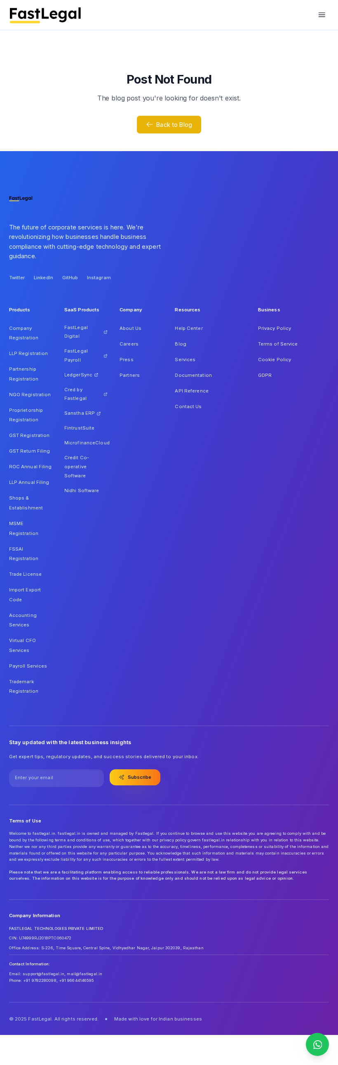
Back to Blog (174, 124)
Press (127, 359)
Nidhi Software (81, 490)
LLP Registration (28, 353)
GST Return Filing (29, 451)
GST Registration (29, 435)
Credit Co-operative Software (76, 466)
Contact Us (188, 406)
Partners (130, 375)
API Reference (191, 391)
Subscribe (140, 777)
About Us (130, 328)
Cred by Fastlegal (75, 394)
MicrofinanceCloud (86, 443)
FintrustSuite (79, 428)
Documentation (193, 375)
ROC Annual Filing (30, 466)
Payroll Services (28, 666)
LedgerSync (78, 375)
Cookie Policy (274, 359)
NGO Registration (30, 394)
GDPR (265, 375)
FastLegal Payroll (76, 355)
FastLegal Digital (76, 332)
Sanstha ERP (79, 413)
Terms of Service (278, 344)
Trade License (25, 574)
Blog (180, 344)
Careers (129, 344)
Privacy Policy (274, 328)
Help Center (188, 328)
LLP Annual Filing (29, 482)
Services (185, 359)
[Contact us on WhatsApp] (317, 1044)
